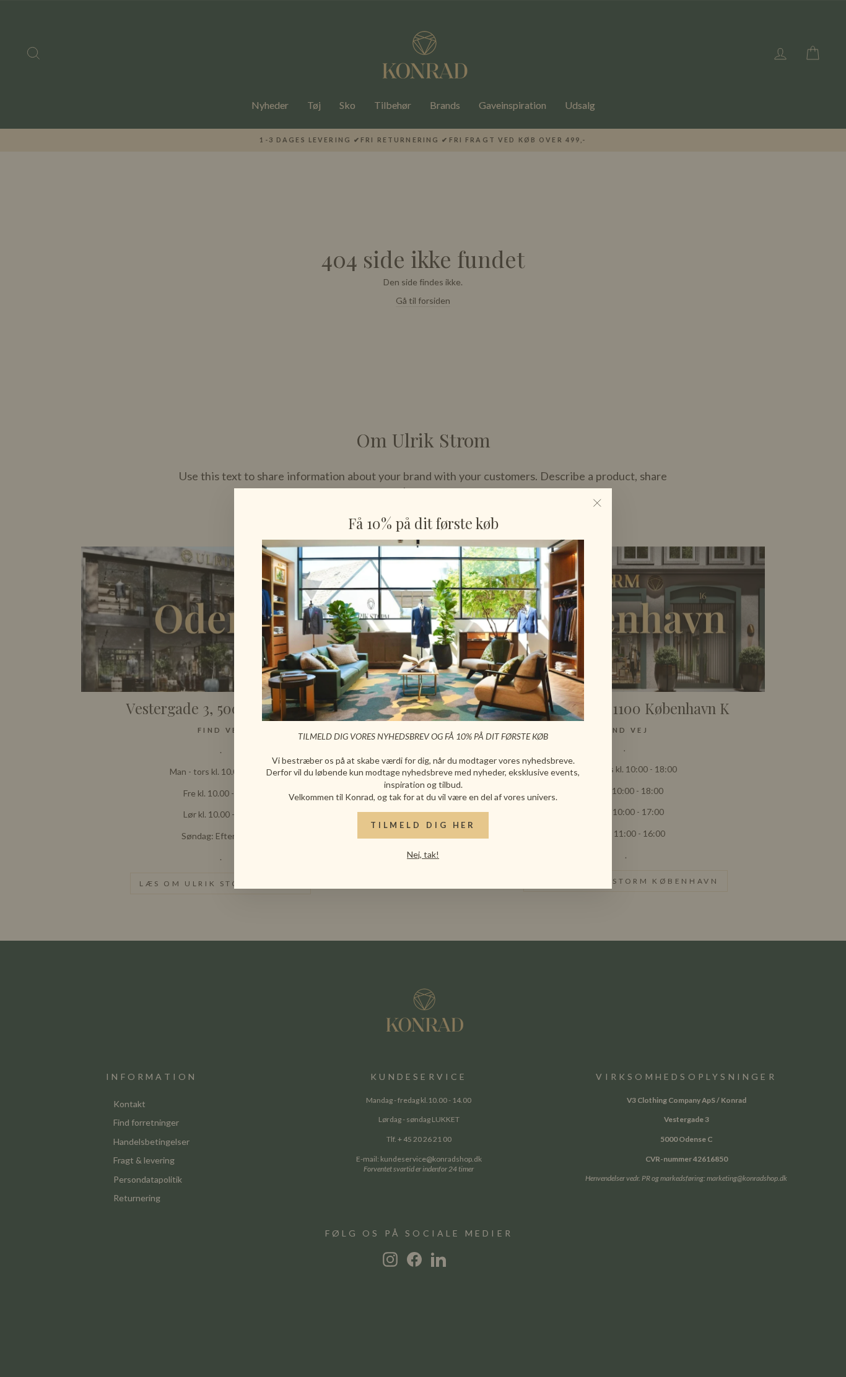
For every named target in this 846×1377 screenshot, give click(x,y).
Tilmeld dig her (423, 825)
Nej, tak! (423, 854)
